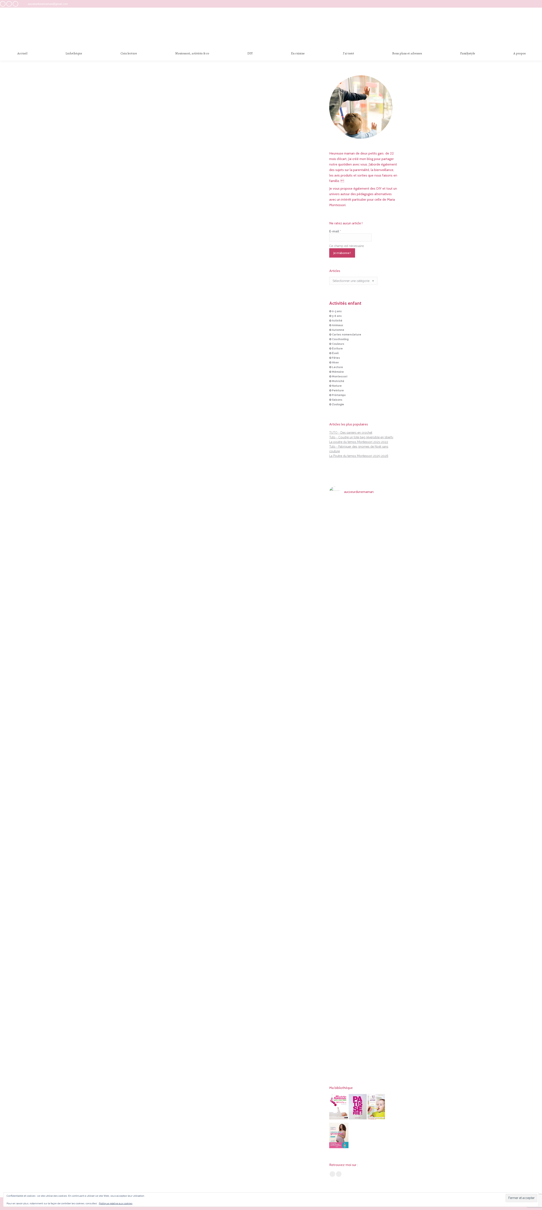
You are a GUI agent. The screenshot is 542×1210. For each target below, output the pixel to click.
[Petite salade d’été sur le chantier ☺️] (364, 509)
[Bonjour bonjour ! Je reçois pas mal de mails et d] (340, 546)
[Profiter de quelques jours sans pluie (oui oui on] (387, 632)
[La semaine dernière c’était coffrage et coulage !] (340, 618)
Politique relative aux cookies (115, 1203)
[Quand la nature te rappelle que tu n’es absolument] (364, 660)
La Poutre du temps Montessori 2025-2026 (358, 456)
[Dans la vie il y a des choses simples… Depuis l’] (364, 883)
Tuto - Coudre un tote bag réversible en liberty (361, 437)
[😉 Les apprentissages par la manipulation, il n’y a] (387, 786)
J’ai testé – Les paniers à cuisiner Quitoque (231, 169)
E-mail (335, 231)
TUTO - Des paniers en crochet (350, 432)
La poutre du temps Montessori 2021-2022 (358, 442)
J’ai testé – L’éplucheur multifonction (231, 264)
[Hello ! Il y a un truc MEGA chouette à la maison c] (387, 537)
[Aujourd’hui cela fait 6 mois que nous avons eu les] (340, 900)
